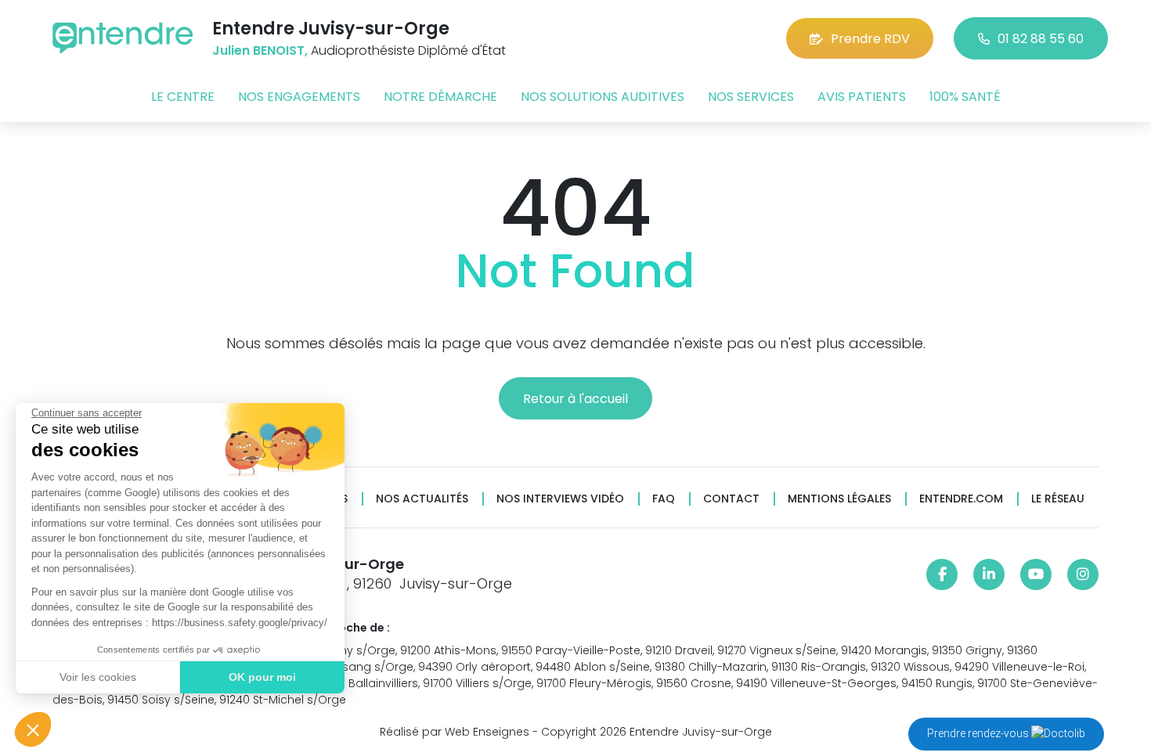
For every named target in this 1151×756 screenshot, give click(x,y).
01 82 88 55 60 (1041, 39)
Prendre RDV (870, 39)
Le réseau (1057, 499)
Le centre (183, 97)
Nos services (751, 97)
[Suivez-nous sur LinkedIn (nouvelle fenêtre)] (989, 574)
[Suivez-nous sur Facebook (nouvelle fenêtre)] (942, 574)
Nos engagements (299, 97)
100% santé (965, 97)
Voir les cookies (98, 677)
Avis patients (861, 97)
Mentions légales (839, 499)
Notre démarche (440, 97)
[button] (33, 729)
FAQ (663, 499)
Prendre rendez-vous (979, 733)
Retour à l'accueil (575, 399)
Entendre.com (961, 499)
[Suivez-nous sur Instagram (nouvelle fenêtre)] (1083, 574)
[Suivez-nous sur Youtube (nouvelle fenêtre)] (1036, 574)
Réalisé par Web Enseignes (454, 732)
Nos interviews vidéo (560, 499)
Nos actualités (422, 499)
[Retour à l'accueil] (122, 38)
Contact (731, 499)
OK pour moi (262, 677)
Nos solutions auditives (602, 97)
